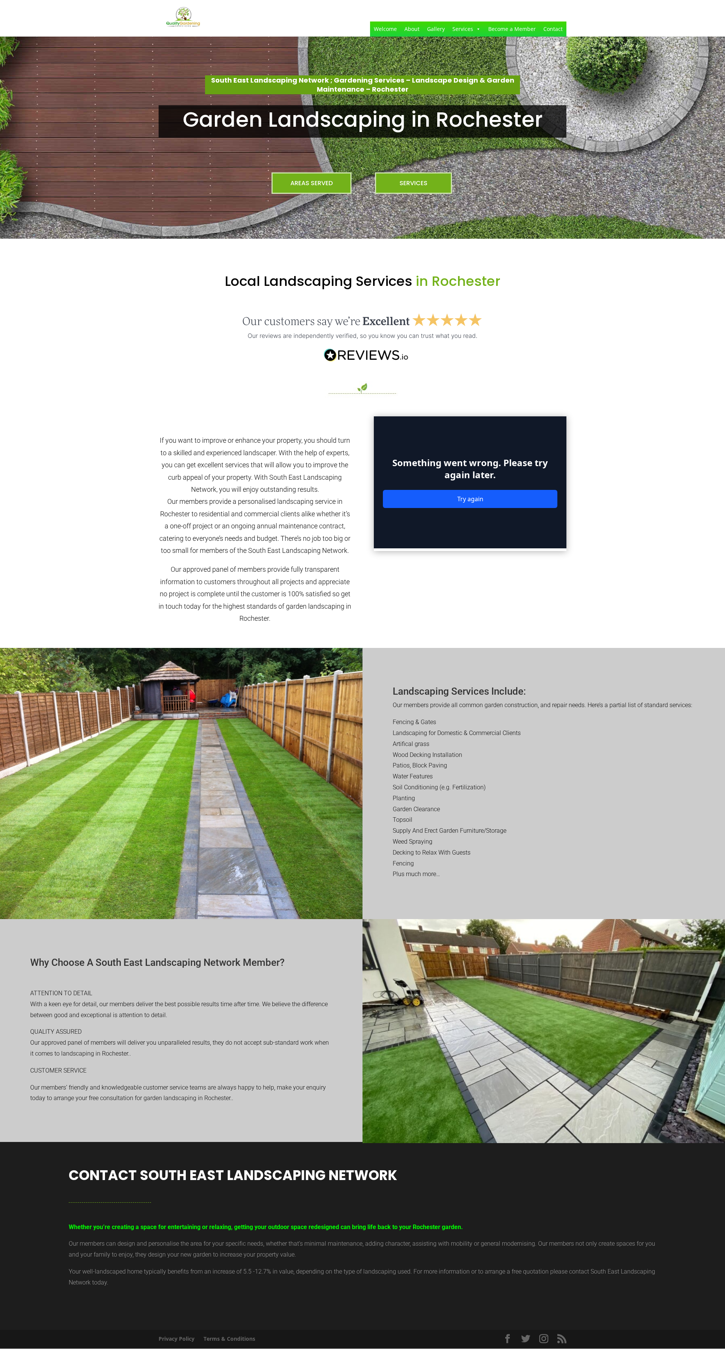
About (412, 28)
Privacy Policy (176, 1338)
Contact (553, 28)
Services (462, 28)
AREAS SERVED (311, 183)
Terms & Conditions (229, 1338)
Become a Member (512, 28)
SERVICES (413, 183)
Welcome (385, 28)
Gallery (436, 28)
